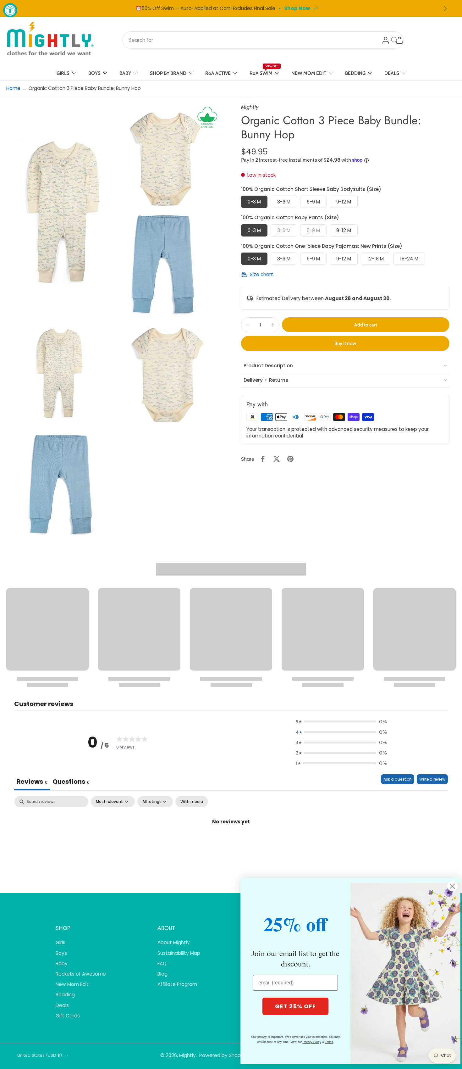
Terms (329, 1042)
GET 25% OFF (295, 1006)
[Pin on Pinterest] (290, 459)
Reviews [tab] (32, 781)
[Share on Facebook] (263, 459)
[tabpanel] (231, 843)
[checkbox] (191, 801)
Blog (162, 974)
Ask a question (397, 779)
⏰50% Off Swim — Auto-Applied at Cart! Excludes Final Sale (205, 8)
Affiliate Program (177, 984)
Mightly (187, 1055)
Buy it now (345, 343)
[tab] (71, 782)
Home (13, 88)
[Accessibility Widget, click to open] (10, 10)
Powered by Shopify (222, 1055)
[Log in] (385, 40)
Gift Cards (68, 1015)
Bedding (65, 994)
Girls (60, 942)
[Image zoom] (113, 211)
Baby (62, 963)
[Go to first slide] (445, 8)
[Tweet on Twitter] (276, 459)
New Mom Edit (72, 984)
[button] (365, 324)
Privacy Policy (312, 1042)
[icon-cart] (399, 40)
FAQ (162, 963)
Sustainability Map (178, 953)
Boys (61, 953)
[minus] (247, 325)
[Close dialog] (452, 886)
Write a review (432, 779)
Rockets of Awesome (81, 974)
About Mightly (173, 942)
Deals (62, 1005)
